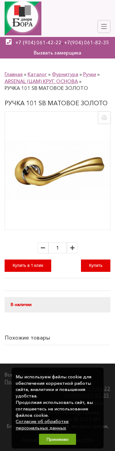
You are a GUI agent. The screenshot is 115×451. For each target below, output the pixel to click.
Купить (95, 265)
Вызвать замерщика (57, 53)
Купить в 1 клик (28, 265)
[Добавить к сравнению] (104, 117)
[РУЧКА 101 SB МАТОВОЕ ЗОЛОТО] (57, 170)
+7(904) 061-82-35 (86, 42)
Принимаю (57, 439)
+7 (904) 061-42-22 (38, 42)
